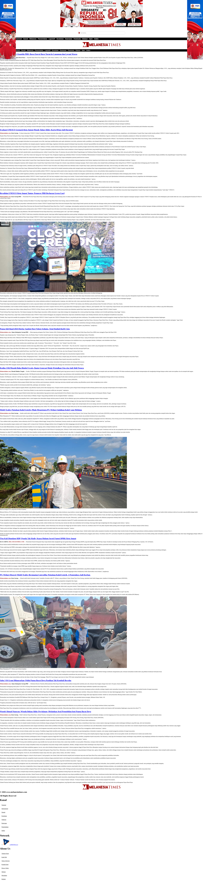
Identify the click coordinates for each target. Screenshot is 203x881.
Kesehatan (60, 39)
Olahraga (4, 819)
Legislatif (52, 39)
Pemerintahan (42, 39)
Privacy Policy (5, 868)
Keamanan (68, 39)
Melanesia (32, 39)
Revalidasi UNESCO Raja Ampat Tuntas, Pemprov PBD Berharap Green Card (32, 193)
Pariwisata (77, 39)
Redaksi (4, 879)
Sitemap (4, 872)
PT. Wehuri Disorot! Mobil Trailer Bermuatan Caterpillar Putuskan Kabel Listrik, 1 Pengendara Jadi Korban (45, 575)
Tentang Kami (5, 853)
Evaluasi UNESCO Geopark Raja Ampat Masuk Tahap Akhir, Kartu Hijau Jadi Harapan (36, 130)
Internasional (17, 39)
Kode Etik (4, 857)
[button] (124, 33)
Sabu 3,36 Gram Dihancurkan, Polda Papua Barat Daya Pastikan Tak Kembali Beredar (35, 680)
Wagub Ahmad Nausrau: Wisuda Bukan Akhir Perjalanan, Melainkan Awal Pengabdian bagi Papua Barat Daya (45, 711)
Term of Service (6, 861)
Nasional (4, 805)
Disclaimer (4, 875)
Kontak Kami (5, 864)
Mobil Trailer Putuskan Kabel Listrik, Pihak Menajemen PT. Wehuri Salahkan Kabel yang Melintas (41, 410)
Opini (91, 39)
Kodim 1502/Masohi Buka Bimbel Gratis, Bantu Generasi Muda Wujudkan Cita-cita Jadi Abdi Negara (42, 368)
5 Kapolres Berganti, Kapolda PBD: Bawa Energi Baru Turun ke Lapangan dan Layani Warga (38, 54)
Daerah (25, 39)
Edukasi (85, 39)
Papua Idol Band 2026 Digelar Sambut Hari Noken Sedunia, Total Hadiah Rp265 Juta (35, 329)
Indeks (96, 39)
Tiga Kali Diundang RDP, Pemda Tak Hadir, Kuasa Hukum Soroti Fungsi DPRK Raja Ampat (38, 538)
